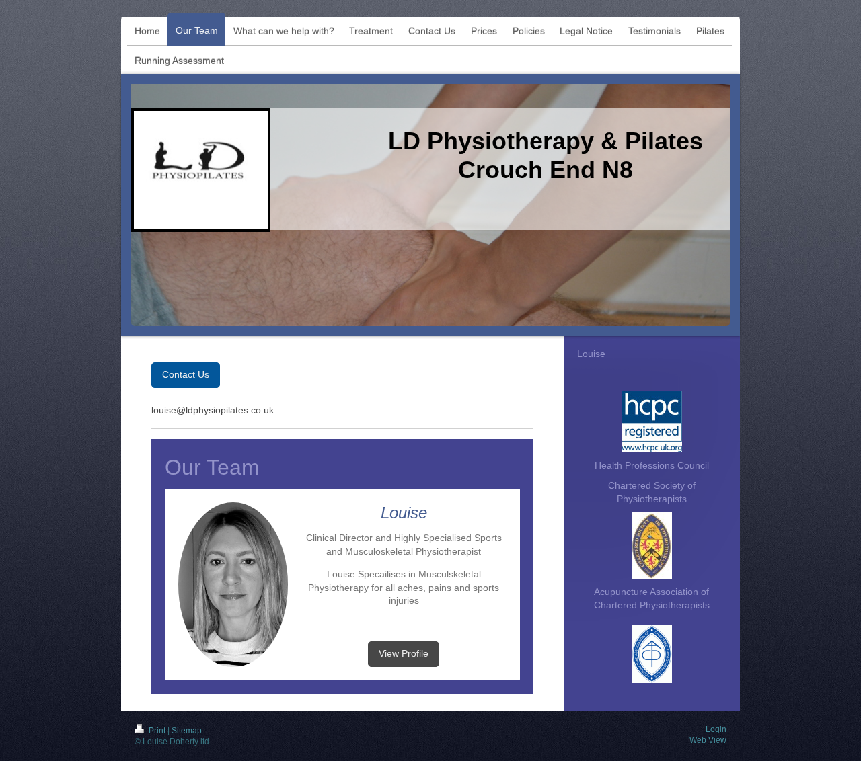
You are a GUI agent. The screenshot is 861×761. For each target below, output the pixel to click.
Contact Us (185, 374)
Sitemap (187, 730)
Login (716, 729)
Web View (707, 740)
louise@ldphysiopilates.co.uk (212, 410)
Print (157, 730)
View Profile (403, 653)
